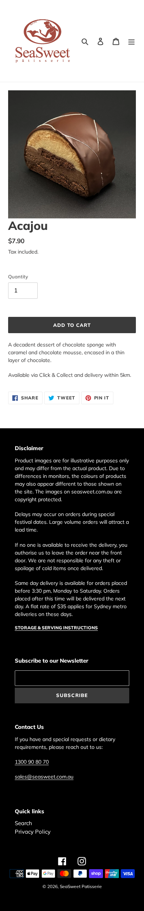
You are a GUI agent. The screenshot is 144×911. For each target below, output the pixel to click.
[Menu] (131, 41)
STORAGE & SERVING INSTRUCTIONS (56, 627)
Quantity (18, 276)
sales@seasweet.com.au (44, 776)
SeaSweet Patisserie (81, 886)
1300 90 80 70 (32, 761)
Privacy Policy (33, 831)
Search (23, 823)
